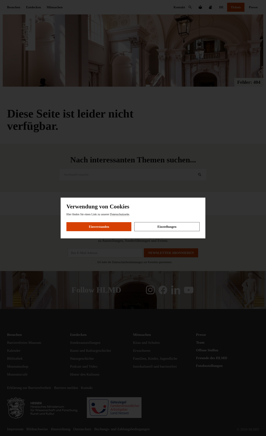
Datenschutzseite (119, 214)
